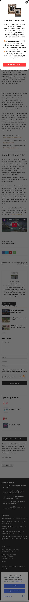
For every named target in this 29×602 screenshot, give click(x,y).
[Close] (26, 2)
